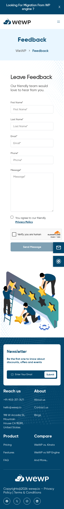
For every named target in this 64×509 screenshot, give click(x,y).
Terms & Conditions (27, 492)
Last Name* (17, 119)
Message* (16, 170)
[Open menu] (58, 22)
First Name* (17, 102)
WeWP (21, 51)
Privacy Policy (24, 222)
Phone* (14, 153)
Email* (14, 136)
